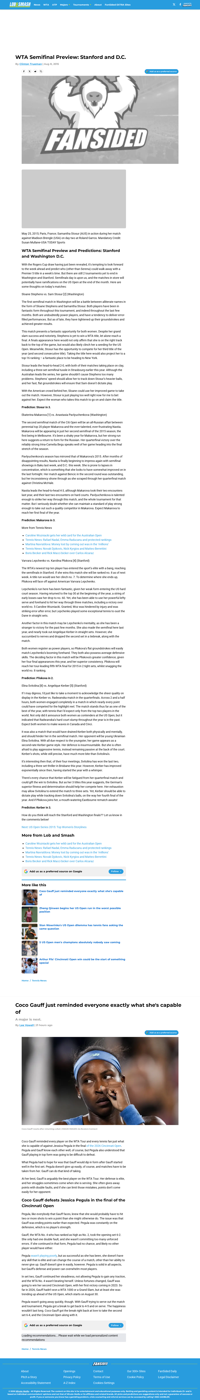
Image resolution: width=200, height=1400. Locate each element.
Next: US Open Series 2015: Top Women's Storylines (54, 827)
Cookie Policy (135, 1377)
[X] (174, 4)
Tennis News (39, 980)
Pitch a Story (29, 1377)
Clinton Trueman (30, 64)
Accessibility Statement (36, 1383)
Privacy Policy (72, 1377)
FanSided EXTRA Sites (117, 4)
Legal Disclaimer (168, 1377)
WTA (46, 4)
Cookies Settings (103, 1383)
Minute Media (22, 1391)
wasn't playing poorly (44, 1255)
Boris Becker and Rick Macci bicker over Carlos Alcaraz (59, 553)
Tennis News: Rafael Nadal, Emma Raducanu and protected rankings (68, 539)
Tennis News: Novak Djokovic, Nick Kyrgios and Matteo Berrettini (65, 548)
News (37, 4)
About (98, 4)
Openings (69, 1371)
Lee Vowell (26, 1025)
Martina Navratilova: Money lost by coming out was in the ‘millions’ (67, 544)
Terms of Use (101, 1377)
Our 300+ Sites (136, 1371)
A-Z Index (69, 1383)
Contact (98, 1371)
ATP (54, 4)
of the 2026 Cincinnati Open (103, 1145)
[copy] (41, 71)
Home (25, 980)
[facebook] (180, 4)
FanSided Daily (167, 1371)
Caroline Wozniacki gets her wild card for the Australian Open (63, 535)
